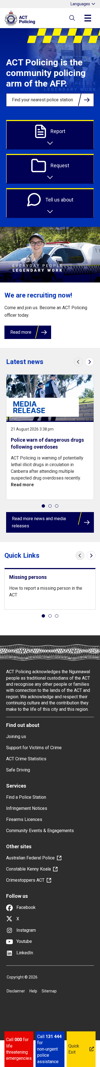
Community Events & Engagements (40, 830)
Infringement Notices (26, 808)
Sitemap (49, 991)
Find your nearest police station (42, 99)
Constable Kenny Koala (28, 869)
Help (33, 991)
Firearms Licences (24, 819)
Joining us (16, 736)
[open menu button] (88, 18)
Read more (20, 332)
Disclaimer (16, 991)
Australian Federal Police (30, 858)
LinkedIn (24, 952)
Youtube (23, 941)
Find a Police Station (26, 797)
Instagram (25, 930)
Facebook (25, 907)
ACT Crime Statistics (26, 758)
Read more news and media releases (39, 522)
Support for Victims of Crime (34, 747)
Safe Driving (18, 770)
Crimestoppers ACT (25, 880)
